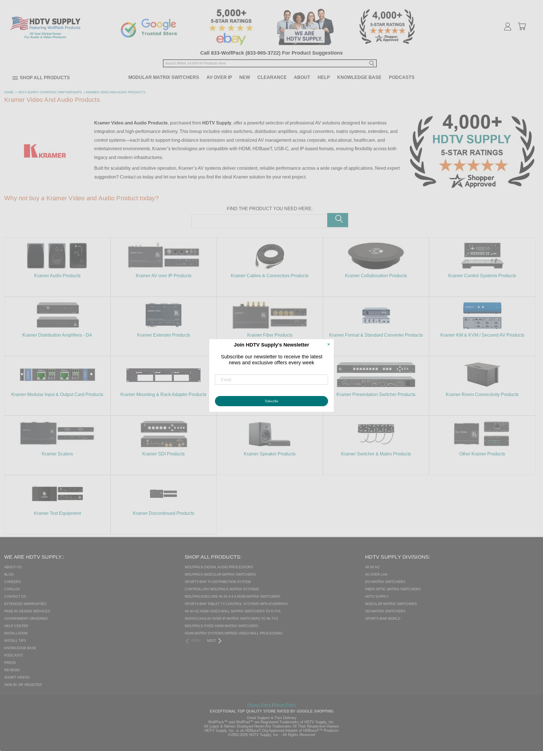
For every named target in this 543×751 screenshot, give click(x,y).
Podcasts (402, 77)
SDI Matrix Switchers (385, 611)
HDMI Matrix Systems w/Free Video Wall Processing (234, 633)
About (302, 77)
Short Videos (17, 677)
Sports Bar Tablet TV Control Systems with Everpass (236, 604)
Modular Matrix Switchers (163, 77)
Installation (16, 633)
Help (324, 77)
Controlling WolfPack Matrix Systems (222, 589)
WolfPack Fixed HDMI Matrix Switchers (221, 626)
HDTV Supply (377, 597)
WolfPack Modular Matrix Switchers (220, 574)
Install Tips (15, 641)
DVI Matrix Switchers (385, 582)
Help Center (16, 626)
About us (12, 567)
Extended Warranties (25, 604)
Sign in (11, 685)
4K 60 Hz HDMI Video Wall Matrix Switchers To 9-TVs (233, 611)
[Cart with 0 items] (522, 26)
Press (10, 663)
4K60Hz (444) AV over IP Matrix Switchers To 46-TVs (231, 619)
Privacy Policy (259, 705)
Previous (528, 718)
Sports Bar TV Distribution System (218, 582)
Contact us (15, 597)
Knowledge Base (359, 77)
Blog (9, 574)
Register (33, 685)
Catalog (12, 589)
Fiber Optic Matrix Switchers (393, 589)
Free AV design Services (27, 611)
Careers (12, 582)
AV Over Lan (376, 574)
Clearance (272, 77)
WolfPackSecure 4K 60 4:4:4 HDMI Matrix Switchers (232, 597)
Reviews (12, 670)
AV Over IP (219, 77)
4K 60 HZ (372, 567)
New (244, 77)
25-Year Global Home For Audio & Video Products (45, 35)
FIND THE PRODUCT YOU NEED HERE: (270, 208)
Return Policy (285, 705)
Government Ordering (26, 619)
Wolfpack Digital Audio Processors (219, 567)
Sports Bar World (382, 619)
